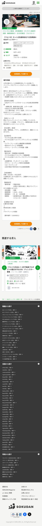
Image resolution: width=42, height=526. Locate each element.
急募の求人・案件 (6, 476)
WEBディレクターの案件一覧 (14, 299)
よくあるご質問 (7, 493)
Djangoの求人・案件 (7, 407)
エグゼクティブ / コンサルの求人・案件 (11, 354)
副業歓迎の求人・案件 (7, 467)
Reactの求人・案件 (7, 393)
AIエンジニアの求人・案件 (8, 310)
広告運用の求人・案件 (7, 447)
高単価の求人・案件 (7, 474)
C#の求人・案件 (6, 388)
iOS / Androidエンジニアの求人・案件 (11, 319)
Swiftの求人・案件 (6, 409)
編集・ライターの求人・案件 (9, 347)
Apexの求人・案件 (6, 442)
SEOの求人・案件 (6, 449)
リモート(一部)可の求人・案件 (9, 460)
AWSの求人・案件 (6, 421)
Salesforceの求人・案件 (8, 437)
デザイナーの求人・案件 (8, 345)
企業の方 (34, 4)
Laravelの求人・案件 (7, 405)
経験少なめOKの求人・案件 (9, 472)
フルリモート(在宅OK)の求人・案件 (11, 458)
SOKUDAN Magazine (8, 490)
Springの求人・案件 (7, 416)
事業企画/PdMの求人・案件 (9, 331)
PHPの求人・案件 (6, 379)
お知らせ (24, 486)
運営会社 (5, 486)
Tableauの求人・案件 (7, 440)
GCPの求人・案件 (6, 426)
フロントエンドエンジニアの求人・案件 (12, 314)
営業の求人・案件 (6, 335)
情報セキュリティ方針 (9, 499)
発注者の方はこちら (27, 490)
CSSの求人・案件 (6, 370)
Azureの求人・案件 (6, 423)
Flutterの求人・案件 (7, 414)
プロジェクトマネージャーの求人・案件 (12, 328)
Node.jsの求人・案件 (7, 391)
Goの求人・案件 (6, 386)
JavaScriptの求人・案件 (8, 372)
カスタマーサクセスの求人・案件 (10, 338)
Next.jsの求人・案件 (7, 395)
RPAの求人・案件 (6, 444)
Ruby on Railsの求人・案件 (8, 402)
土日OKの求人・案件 (7, 469)
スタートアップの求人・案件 (9, 462)
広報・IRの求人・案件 (7, 352)
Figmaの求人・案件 (7, 428)
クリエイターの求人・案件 (8, 342)
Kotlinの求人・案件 (7, 412)
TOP (3, 299)
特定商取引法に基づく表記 (29, 499)
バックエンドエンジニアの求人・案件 (11, 317)
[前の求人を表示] (4, 267)
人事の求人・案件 (6, 349)
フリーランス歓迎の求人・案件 (9, 465)
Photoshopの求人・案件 (8, 430)
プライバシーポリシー (28, 496)
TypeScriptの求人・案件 (8, 374)
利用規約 (5, 496)
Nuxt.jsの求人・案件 (7, 400)
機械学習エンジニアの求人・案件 (10, 321)
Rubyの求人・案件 (6, 377)
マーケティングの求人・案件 (9, 333)
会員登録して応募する (21, 74)
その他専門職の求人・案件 (8, 359)
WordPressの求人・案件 (8, 435)
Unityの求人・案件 (6, 419)
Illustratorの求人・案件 (7, 433)
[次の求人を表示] (37, 267)
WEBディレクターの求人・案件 (9, 340)
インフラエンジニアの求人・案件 (10, 324)
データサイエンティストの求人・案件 (11, 326)
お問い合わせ (25, 493)
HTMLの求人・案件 (7, 367)
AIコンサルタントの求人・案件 (9, 312)
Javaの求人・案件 (6, 384)
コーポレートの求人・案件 (8, 356)
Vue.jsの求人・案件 (7, 398)
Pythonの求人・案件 (7, 381)
